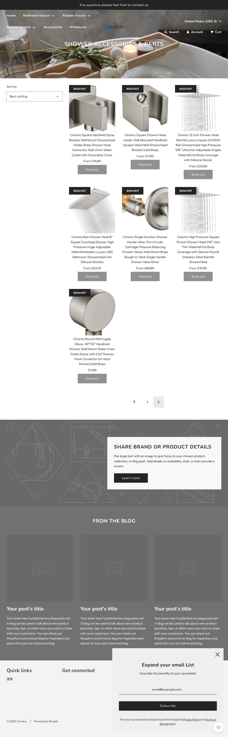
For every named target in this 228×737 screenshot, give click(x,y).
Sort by (12, 86)
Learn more (131, 478)
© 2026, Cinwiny (16, 721)
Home (11, 15)
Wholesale (78, 27)
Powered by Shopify (46, 721)
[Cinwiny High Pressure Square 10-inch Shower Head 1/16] (198, 210)
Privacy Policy (191, 719)
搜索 (10, 679)
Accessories (53, 27)
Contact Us (15, 39)
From (92, 161)
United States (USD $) (201, 21)
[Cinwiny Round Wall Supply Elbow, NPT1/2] (92, 312)
